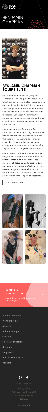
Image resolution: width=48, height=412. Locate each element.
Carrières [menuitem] (7, 336)
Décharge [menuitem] (7, 362)
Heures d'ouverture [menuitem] (12, 357)
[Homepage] (9, 6)
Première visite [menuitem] (10, 320)
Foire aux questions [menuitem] (13, 341)
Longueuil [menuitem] (7, 352)
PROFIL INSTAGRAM (14, 182)
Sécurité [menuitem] (6, 326)
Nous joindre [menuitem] (24, 388)
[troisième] (24, 405)
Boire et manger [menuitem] (11, 331)
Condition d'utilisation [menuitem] (24, 395)
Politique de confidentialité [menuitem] (24, 392)
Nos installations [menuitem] (11, 315)
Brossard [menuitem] (7, 347)
